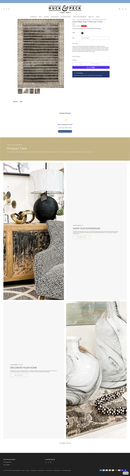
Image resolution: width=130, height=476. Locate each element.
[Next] (126, 1)
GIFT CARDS (6, 464)
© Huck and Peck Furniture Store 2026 (11, 470)
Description (75, 43)
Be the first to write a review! (65, 131)
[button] (122, 9)
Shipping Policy (57, 470)
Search (23, 470)
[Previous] (3, 1)
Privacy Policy (34, 470)
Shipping (74, 60)
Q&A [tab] (21, 101)
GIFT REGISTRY (7, 462)
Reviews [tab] (15, 101)
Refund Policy (41, 470)
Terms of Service (48, 470)
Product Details (76, 56)
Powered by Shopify (66, 470)
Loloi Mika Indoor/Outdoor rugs (83, 19)
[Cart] (125, 9)
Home (73, 19)
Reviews (27, 470)
